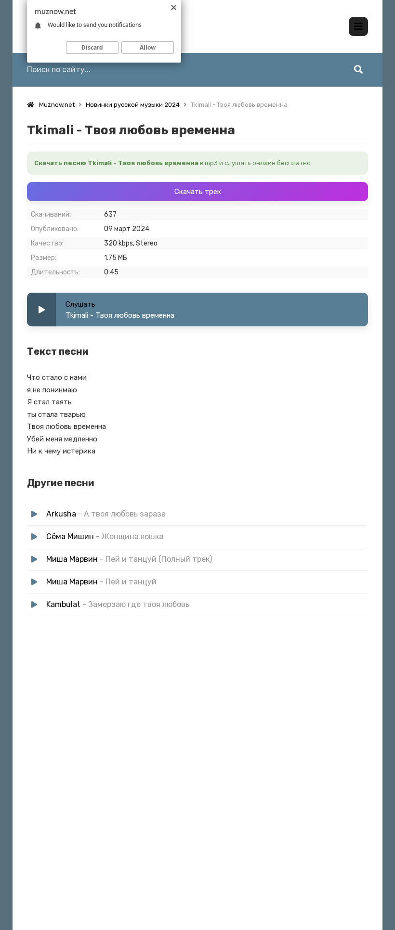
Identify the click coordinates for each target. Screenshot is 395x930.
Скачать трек (197, 191)
